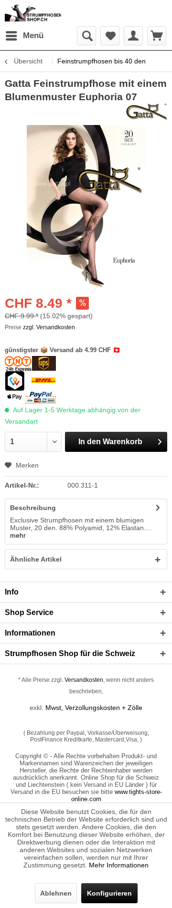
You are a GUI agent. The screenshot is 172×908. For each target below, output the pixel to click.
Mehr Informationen (119, 865)
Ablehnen (56, 893)
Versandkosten (83, 680)
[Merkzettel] (109, 35)
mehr (18, 535)
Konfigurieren (109, 893)
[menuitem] (24, 35)
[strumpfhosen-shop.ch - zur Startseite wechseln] (33, 13)
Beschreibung (33, 507)
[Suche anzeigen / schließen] (86, 35)
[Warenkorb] (156, 35)
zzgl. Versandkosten (49, 327)
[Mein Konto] (133, 35)
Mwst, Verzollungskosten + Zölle (93, 707)
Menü (33, 35)
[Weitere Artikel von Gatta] (146, 112)
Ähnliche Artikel (36, 559)
